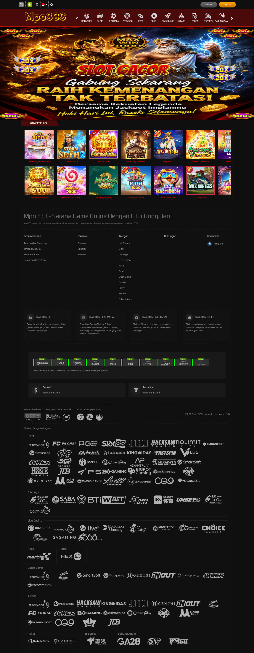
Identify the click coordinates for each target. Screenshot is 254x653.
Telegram (218, 243)
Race (140, 21)
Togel (154, 21)
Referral (82, 254)
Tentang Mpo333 (32, 248)
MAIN (41, 144)
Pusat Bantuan (31, 254)
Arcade (181, 21)
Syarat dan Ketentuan (35, 260)
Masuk (208, 4)
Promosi (82, 243)
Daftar (227, 4)
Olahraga (114, 21)
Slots (100, 21)
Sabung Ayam (221, 21)
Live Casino (127, 21)
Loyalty (82, 248)
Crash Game (168, 21)
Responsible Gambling (35, 243)
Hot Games (86, 21)
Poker (195, 21)
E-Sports (208, 21)
